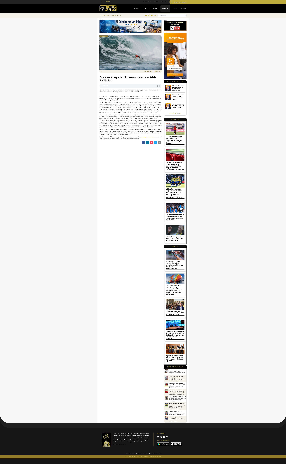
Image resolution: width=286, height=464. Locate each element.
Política (147, 8)
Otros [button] (174, 8)
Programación (147, 2)
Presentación (127, 453)
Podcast (156, 2)
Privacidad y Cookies (149, 453)
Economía (156, 8)
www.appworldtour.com (147, 137)
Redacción (157, 71)
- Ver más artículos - (175, 113)
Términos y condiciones (137, 453)
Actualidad (137, 8)
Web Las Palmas (157, 456)
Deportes (165, 8)
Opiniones (183, 8)
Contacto (163, 2)
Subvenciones (159, 453)
